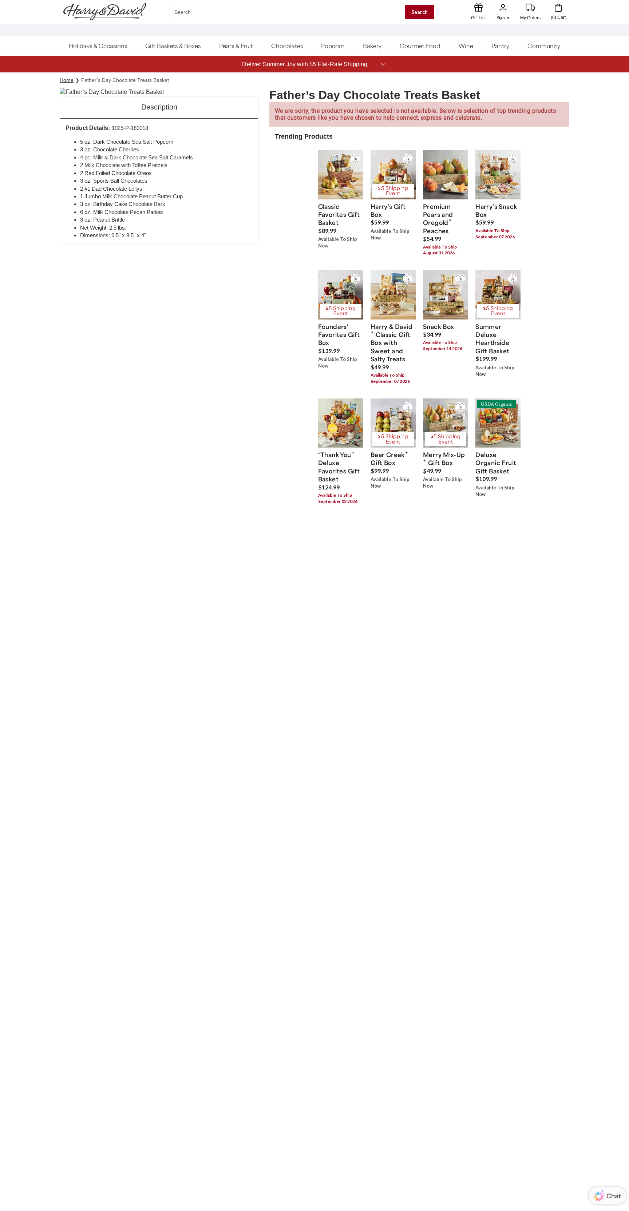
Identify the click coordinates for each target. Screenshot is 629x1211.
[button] (98, 46)
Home (67, 80)
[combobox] (286, 12)
